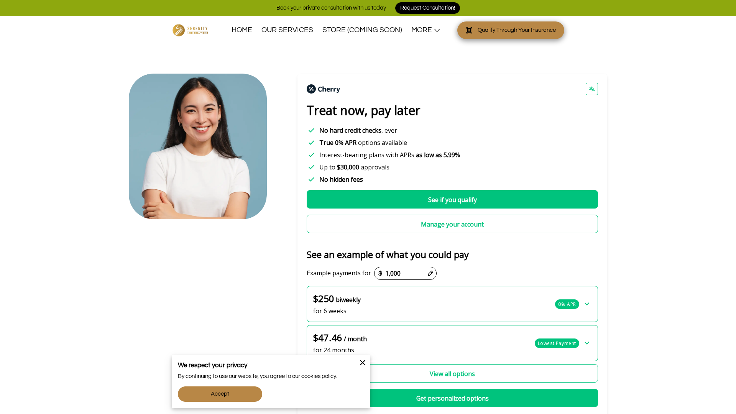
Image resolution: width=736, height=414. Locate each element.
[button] (452, 304)
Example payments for (339, 273)
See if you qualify (452, 200)
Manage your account (452, 224)
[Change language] (592, 89)
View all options (452, 374)
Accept (220, 394)
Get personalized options (452, 398)
